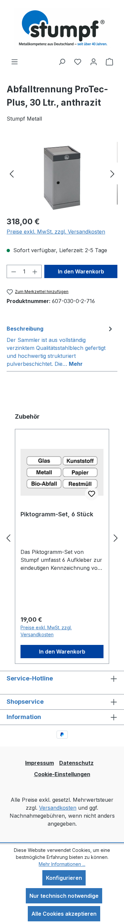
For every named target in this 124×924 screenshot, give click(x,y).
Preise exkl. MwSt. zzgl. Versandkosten (56, 231)
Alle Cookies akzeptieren (64, 913)
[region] (62, 173)
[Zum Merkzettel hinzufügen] (91, 493)
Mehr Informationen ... (62, 864)
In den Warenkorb (81, 271)
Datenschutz (76, 763)
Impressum (39, 763)
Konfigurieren (64, 877)
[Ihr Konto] (94, 61)
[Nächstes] (112, 173)
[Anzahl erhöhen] (35, 271)
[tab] (60, 345)
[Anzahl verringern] (14, 271)
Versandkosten (57, 807)
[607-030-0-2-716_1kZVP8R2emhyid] (61, 173)
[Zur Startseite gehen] (62, 29)
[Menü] (14, 61)
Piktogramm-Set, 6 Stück (57, 514)
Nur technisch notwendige (64, 895)
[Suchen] (62, 61)
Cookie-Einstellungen (62, 774)
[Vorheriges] (12, 173)
